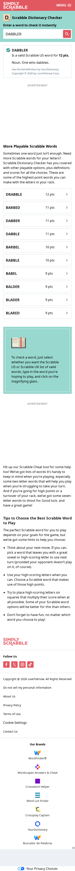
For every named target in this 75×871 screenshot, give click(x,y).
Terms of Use (12, 714)
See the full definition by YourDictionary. (35, 69)
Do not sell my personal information (27, 687)
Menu (61, 5)
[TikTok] (30, 664)
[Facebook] (6, 664)
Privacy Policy (12, 705)
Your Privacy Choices (42, 868)
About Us (9, 696)
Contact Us (10, 731)
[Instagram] (22, 664)
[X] (14, 664)
